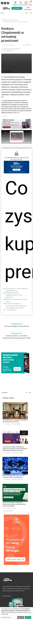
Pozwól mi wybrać (6, 617)
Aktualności (15, 20)
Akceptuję (28, 617)
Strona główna (6, 20)
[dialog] (16, 613)
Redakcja (7, 424)
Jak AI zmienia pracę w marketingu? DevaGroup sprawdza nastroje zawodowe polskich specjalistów (14, 504)
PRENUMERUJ (17, 8)
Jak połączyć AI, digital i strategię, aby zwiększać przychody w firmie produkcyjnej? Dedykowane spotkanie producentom (15, 448)
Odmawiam (21, 617)
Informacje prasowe (9, 45)
